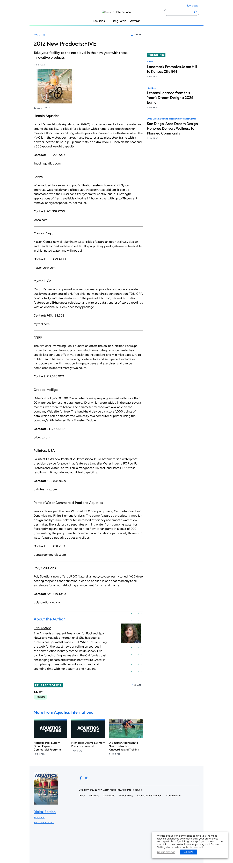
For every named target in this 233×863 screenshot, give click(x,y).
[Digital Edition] (46, 802)
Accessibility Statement (149, 795)
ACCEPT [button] (188, 852)
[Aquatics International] (116, 12)
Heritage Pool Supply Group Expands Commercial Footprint (47, 746)
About (82, 795)
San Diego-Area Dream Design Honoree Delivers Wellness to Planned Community (172, 128)
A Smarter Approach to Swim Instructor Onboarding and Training (124, 746)
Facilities (99, 21)
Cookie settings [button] (166, 851)
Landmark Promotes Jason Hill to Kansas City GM (172, 69)
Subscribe (39, 817)
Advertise (94, 795)
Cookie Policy (173, 795)
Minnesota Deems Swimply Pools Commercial (88, 744)
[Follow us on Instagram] (87, 778)
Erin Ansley (42, 628)
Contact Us (109, 795)
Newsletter (192, 5)
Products (40, 696)
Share (137, 34)
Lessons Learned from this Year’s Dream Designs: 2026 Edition (170, 97)
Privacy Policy (126, 795)
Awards (135, 21)
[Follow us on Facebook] (81, 778)
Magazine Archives (44, 822)
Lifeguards (119, 21)
